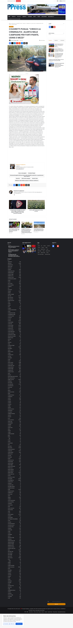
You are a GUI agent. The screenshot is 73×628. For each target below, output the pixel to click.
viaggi (9, 588)
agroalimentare (10, 264)
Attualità (9, 291)
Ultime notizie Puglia (41, 254)
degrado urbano (10, 337)
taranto (47, 252)
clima (9, 306)
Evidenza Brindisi (10, 367)
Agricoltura (14, 23)
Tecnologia (10, 570)
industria (9, 407)
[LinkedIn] (15, 43)
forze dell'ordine (10, 384)
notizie (44, 250)
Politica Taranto (10, 472)
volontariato (10, 596)
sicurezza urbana (11, 526)
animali (9, 280)
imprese (9, 398)
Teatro (9, 568)
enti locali (9, 356)
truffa (9, 577)
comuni (9, 311)
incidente (9, 402)
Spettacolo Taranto (11, 546)
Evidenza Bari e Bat (11, 365)
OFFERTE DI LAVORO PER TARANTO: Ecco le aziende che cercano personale (56, 60)
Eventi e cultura (10, 362)
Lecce (39, 249)
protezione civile (10, 484)
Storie (9, 559)
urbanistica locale (11, 585)
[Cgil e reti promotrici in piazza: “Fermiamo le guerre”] (51, 45)
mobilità (9, 432)
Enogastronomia (10, 354)
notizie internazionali (11, 449)
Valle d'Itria (10, 587)
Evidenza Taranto (11, 371)
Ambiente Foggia (10, 274)
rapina (9, 495)
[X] (12, 43)
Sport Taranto (10, 557)
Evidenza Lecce (10, 370)
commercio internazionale (12, 309)
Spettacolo (10, 539)
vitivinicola (9, 593)
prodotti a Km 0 (10, 481)
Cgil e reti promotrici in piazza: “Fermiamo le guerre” (59, 45)
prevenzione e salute (11, 477)
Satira (10, 560)
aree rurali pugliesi (22, 173)
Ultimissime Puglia (47, 254)
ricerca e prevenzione (11, 500)
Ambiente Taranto (11, 277)
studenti (9, 562)
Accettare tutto (19, 623)
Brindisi (45, 245)
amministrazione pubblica (12, 278)
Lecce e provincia (11, 419)
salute (9, 506)
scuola (9, 512)
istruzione (9, 416)
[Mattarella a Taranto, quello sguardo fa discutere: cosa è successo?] (34, 252)
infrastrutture (10, 410)
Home (9, 16)
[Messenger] (22, 43)
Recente (56, 40)
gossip (9, 393)
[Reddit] (20, 43)
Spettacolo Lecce (11, 545)
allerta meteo (10, 266)
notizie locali (10, 450)
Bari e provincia (10, 297)
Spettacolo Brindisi (11, 542)
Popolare (50, 40)
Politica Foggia (10, 464)
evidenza (42, 247)
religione (9, 498)
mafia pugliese (10, 422)
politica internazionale (11, 466)
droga (9, 343)
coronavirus (10, 317)
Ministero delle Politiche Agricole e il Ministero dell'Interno (27, 180)
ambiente (9, 269)
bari (41, 245)
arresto (9, 281)
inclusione (9, 404)
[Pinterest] (17, 43)
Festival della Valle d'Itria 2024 (13, 376)
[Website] (14, 194)
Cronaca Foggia (10, 326)
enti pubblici (10, 357)
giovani (9, 390)
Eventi (39, 16)
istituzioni (9, 415)
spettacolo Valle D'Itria (11, 548)
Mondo (9, 436)
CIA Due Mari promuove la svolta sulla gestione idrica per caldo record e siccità (39, 229)
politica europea (10, 463)
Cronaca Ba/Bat (10, 322)
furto (9, 388)
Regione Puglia (43, 252)
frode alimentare (10, 385)
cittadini (9, 305)
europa (9, 359)
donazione (9, 342)
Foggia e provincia (11, 379)
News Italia (10, 446)
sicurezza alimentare (11, 523)
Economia (30, 16)
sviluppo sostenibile (11, 565)
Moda (9, 435)
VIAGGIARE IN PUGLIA (11, 590)
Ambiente (24, 16)
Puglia (9, 489)
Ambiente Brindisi (11, 272)
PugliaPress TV (51, 16)
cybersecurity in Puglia (11, 334)
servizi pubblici (10, 517)
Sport (34, 16)
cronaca (39, 247)
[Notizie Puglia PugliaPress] (16, 6)
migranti (9, 430)
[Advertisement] (27, 156)
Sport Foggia (10, 554)
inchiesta (9, 401)
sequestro (9, 515)
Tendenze (9, 571)
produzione (10, 483)
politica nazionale (11, 469)
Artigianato (10, 286)
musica (9, 441)
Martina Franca (43, 249)
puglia (38, 252)
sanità (9, 511)
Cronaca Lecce (10, 328)
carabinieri (48, 245)
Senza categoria (10, 514)
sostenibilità (10, 534)
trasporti (9, 576)
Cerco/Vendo (44, 16)
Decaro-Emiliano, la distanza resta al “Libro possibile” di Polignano (59, 49)
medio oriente (10, 427)
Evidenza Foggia (10, 368)
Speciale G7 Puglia (11, 537)
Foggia (46, 247)
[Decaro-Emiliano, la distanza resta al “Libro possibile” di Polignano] (51, 50)
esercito (18, 178)
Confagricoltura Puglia (11, 312)
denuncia (9, 339)
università (9, 582)
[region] (13, 620)
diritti (9, 340)
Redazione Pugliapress (14, 40)
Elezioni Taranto (10, 351)
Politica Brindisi (10, 461)
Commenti (62, 40)
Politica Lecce (10, 467)
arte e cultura (10, 283)
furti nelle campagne (26, 178)
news (9, 444)
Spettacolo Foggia (11, 543)
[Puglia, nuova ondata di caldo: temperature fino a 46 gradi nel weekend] (34, 246)
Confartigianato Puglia (11, 314)
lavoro (9, 418)
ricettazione (10, 503)
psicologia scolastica (11, 486)
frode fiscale (10, 387)
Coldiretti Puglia (32, 173)
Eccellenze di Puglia (11, 345)
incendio (9, 399)
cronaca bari (10, 323)
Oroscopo (9, 455)
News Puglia (39, 250)
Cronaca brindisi (10, 325)
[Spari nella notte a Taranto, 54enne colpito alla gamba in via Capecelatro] (24, 249)
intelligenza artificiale (11, 413)
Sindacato (9, 528)
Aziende (9, 292)
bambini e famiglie (11, 294)
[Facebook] (10, 43)
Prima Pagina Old (11, 480)
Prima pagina (10, 478)
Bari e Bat (9, 295)
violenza (9, 591)
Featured (9, 374)
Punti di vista (10, 494)
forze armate (10, 382)
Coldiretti (9, 308)
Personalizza (6, 623)
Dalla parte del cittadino (12, 336)
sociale (9, 531)
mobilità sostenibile (11, 433)
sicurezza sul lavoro (11, 525)
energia (9, 353)
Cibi (9, 438)
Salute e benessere (11, 508)
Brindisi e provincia (11, 300)
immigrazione (10, 396)
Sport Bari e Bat (10, 551)
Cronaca (13, 16)
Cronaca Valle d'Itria (11, 331)
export (9, 373)
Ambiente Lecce (10, 275)
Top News (9, 574)
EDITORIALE (10, 348)
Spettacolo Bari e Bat (11, 540)
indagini (9, 405)
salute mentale (10, 509)
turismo (9, 579)
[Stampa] (27, 43)
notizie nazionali (10, 452)
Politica (18, 16)
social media (10, 529)
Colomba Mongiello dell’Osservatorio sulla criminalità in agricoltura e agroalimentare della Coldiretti (27, 176)
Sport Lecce (10, 556)
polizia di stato (48, 250)
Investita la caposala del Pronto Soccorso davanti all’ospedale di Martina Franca (59, 65)
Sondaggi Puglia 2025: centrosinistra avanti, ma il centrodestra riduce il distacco (59, 55)
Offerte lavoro (10, 453)
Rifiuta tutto (12, 623)
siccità (9, 520)
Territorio (9, 573)
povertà (9, 475)
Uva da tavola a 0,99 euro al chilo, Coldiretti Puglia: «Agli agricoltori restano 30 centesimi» (14, 230)
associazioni (10, 289)
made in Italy (35, 178)
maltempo (9, 424)
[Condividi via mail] (24, 43)
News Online (10, 447)
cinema (9, 303)
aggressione (10, 261)
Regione (9, 497)
